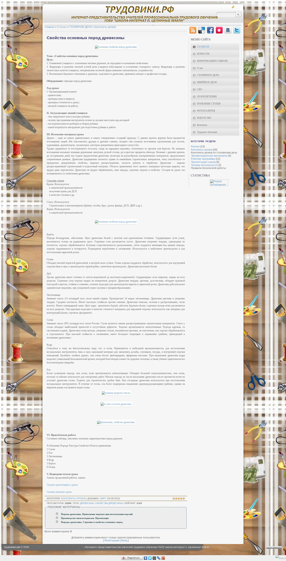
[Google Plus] (163, 558)
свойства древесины (109, 503)
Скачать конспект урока (59, 491)
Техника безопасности (204, 165)
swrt (103, 498)
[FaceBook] (210, 30)
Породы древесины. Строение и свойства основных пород (92, 522)
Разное (195, 146)
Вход (124, 540)
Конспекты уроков (105, 27)
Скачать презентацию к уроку (62, 484)
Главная (49, 27)
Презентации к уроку (203, 162)
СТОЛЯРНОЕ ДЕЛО (80, 27)
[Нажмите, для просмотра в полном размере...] (116, 46)
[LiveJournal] (159, 558)
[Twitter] (236, 30)
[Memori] (219, 30)
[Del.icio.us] (201, 30)
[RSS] (239, 7)
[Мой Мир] (154, 558)
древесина (87, 503)
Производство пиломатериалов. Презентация (85, 518)
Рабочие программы (203, 158)
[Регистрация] (228, 7)
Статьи (61, 27)
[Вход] (233, 7)
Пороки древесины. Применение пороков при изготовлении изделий (97, 514)
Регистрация (112, 540)
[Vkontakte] (228, 30)
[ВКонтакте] (145, 558)
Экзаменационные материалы (209, 155)
